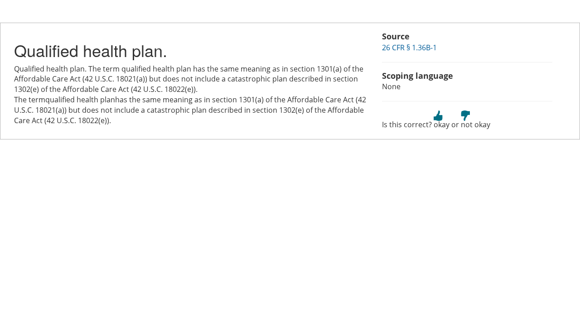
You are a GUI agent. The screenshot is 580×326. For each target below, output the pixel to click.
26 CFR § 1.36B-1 (409, 48)
